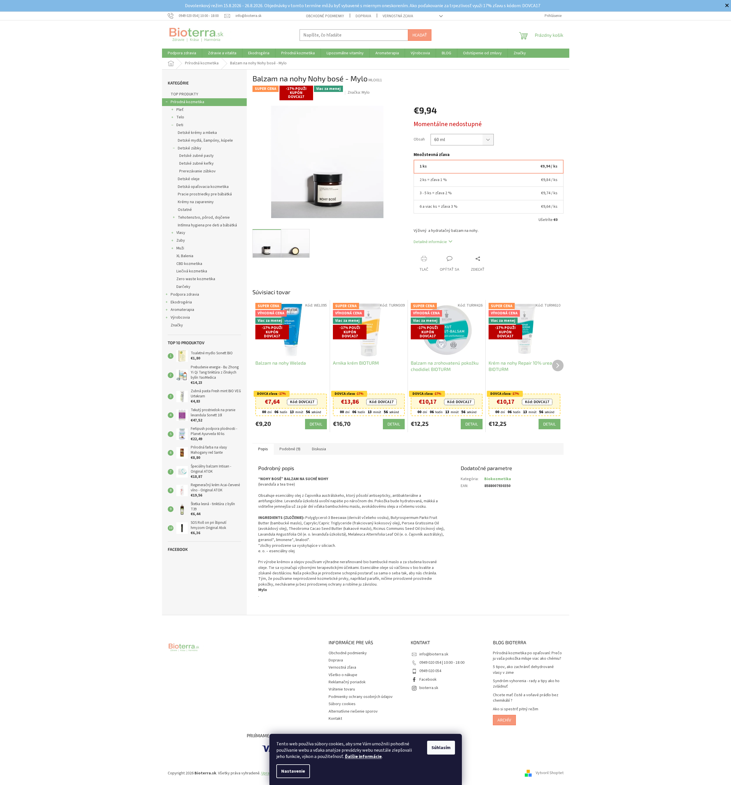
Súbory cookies (342, 704)
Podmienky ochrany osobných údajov (361, 697)
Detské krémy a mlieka (197, 133)
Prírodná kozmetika (187, 102)
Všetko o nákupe (343, 675)
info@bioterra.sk (433, 654)
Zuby (180, 240)
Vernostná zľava (398, 16)
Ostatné (185, 210)
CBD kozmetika (189, 264)
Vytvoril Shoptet (550, 773)
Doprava (363, 16)
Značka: (359, 92)
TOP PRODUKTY (184, 94)
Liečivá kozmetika (191, 271)
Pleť (180, 110)
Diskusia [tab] (319, 449)
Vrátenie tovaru (342, 689)
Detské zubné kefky (196, 163)
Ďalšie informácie (363, 756)
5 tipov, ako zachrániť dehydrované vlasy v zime (523, 669)
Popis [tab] (263, 449)
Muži (180, 248)
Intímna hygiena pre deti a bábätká (207, 225)
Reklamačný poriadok (347, 682)
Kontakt (335, 718)
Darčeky (183, 287)
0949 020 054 (430, 671)
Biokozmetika (497, 479)
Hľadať (419, 34)
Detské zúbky (189, 148)
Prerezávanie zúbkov (197, 171)
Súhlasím (441, 747)
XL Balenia (184, 256)
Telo (180, 117)
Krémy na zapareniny (196, 202)
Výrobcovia (180, 317)
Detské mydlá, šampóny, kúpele (205, 140)
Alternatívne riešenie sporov (353, 711)
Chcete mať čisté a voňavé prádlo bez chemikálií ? (525, 697)
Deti (179, 125)
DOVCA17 (302, 402)
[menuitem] (182, 53)
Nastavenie (293, 771)
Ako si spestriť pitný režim (515, 709)
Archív (504, 719)
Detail (316, 424)
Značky (177, 325)
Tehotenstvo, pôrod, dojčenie (204, 217)
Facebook (428, 679)
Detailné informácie (430, 242)
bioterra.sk (428, 688)
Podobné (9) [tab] (289, 449)
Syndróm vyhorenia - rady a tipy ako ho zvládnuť (526, 683)
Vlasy (180, 233)
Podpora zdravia (185, 294)
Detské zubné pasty (196, 156)
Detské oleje (189, 179)
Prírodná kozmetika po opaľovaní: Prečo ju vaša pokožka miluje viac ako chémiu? (527, 656)
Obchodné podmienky (325, 16)
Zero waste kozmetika (195, 279)
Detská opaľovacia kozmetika (203, 187)
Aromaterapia (182, 310)
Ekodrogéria (181, 302)
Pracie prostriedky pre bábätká (205, 194)
